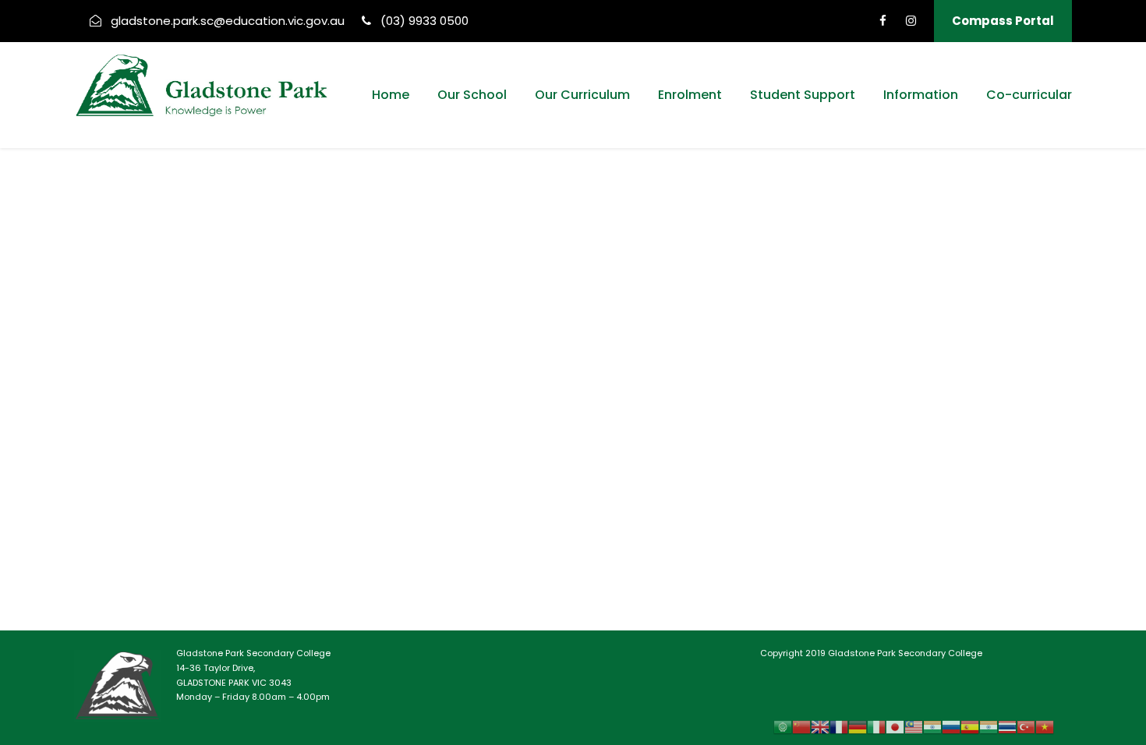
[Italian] (876, 727)
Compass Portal (1003, 20)
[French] (838, 727)
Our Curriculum (582, 95)
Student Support (802, 95)
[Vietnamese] (1044, 727)
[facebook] (882, 20)
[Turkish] (1026, 727)
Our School (472, 95)
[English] (820, 727)
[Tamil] (988, 727)
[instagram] (911, 20)
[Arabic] (782, 727)
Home (390, 95)
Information (920, 95)
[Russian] (951, 727)
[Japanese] (895, 727)
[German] (857, 727)
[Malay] (913, 727)
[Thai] (1007, 727)
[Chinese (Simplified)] (801, 727)
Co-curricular (1029, 95)
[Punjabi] (932, 727)
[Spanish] (969, 727)
